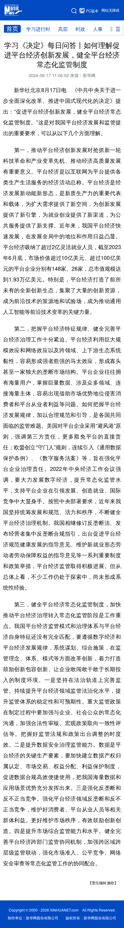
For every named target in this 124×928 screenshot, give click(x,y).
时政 (80, 29)
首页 (12, 28)
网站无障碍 (110, 10)
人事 (98, 29)
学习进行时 (38, 29)
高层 (63, 29)
